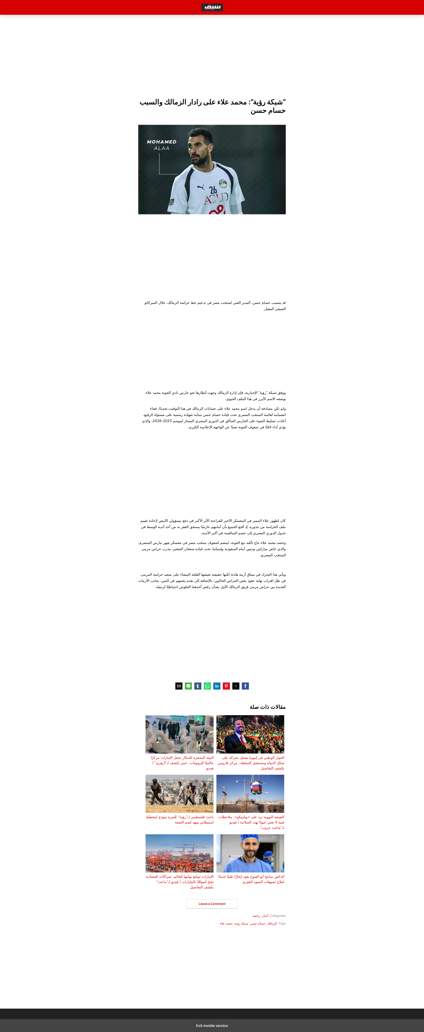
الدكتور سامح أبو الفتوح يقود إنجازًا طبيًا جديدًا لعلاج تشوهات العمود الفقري (251, 879)
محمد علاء (226, 923)
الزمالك (272, 923)
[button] (245, 686)
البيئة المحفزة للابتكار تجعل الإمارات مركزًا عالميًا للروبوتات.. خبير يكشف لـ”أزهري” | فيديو (182, 762)
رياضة (256, 915)
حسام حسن (257, 923)
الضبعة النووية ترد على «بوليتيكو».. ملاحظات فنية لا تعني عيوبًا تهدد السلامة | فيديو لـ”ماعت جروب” (251, 822)
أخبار (265, 915)
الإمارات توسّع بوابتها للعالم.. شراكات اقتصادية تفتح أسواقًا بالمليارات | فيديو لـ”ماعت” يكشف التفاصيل (179, 881)
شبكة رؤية (241, 923)
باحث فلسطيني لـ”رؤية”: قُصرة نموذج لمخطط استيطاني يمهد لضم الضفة (179, 819)
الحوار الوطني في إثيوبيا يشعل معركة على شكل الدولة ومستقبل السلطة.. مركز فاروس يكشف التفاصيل (251, 762)
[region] (212, 55)
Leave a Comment (212, 904)
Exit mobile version (212, 1025)
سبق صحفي (212, 7)
